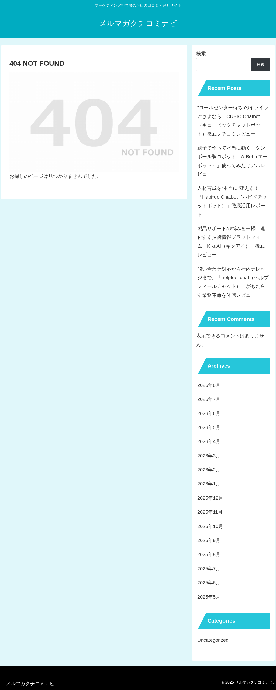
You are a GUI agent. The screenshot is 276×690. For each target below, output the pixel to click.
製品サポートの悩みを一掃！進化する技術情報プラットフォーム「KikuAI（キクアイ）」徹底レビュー (231, 241)
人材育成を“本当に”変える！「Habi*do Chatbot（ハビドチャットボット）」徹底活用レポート (232, 201)
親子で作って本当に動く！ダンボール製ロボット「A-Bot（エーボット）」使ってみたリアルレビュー (232, 161)
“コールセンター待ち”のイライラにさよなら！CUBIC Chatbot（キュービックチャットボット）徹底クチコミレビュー (232, 120)
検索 (201, 53)
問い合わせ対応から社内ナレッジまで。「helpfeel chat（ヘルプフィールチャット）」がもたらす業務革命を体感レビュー (232, 282)
